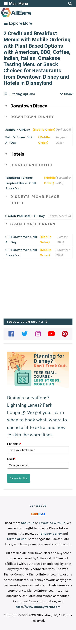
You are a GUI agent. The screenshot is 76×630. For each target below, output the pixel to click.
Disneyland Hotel (31, 165)
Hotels (17, 154)
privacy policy (51, 534)
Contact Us (38, 506)
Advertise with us (52, 523)
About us (27, 523)
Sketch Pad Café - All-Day (25, 216)
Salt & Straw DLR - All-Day (20, 140)
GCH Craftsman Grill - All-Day (22, 239)
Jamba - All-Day (17, 130)
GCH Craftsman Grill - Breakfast (22, 252)
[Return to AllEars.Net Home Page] (27, 17)
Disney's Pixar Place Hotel (34, 199)
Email (11, 458)
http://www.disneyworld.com (38, 607)
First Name (14, 443)
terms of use (16, 539)
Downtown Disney (28, 106)
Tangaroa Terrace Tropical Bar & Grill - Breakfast (21, 183)
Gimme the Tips (18, 478)
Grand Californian (33, 224)
